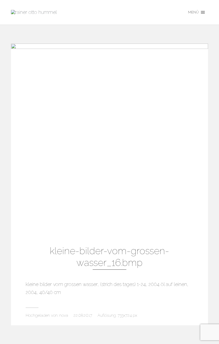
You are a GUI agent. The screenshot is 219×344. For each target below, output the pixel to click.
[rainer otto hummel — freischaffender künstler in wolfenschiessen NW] (95, 12)
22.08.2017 (82, 315)
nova (63, 315)
